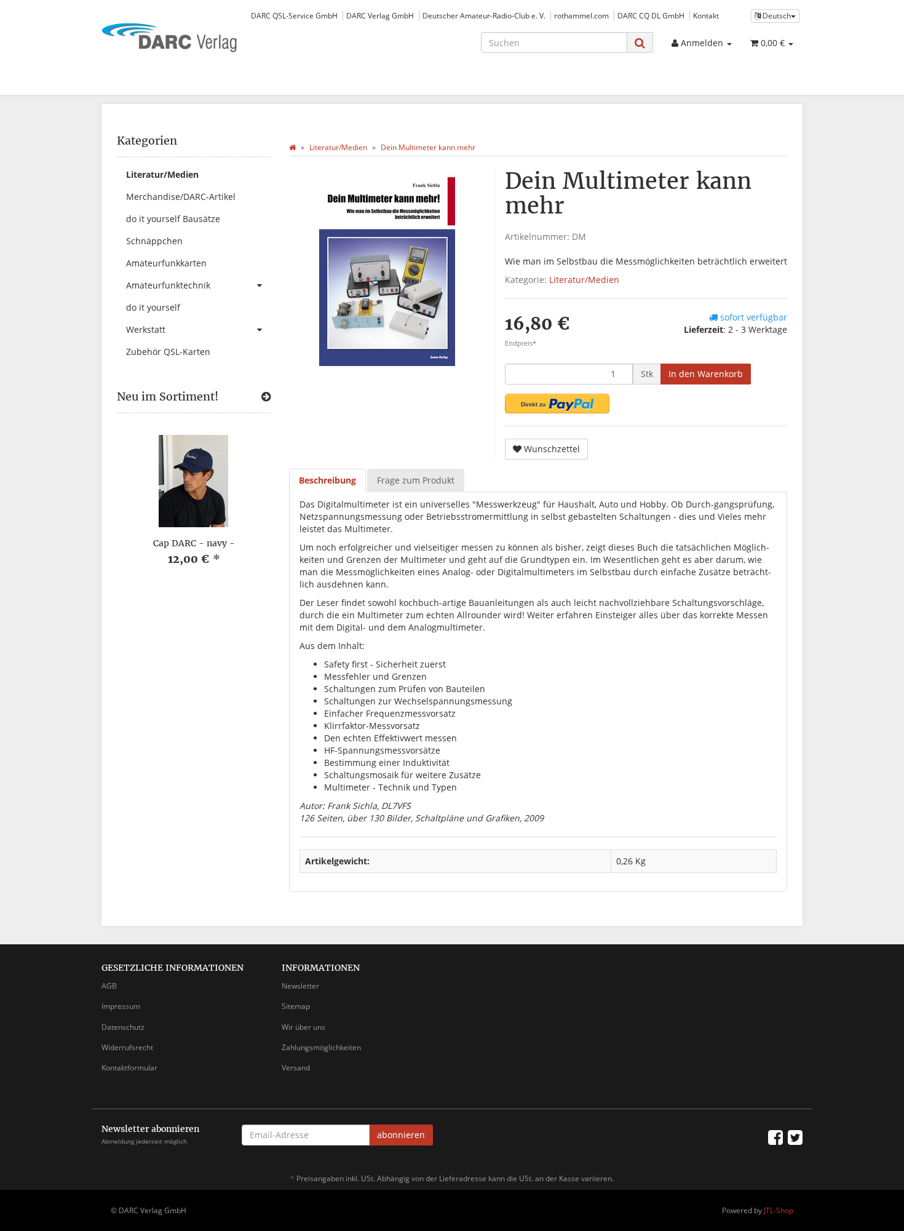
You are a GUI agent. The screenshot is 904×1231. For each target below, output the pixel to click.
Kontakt (706, 15)
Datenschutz (123, 1027)
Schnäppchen (154, 241)
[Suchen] (640, 43)
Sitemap (296, 1006)
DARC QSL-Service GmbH (294, 15)
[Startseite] (292, 147)
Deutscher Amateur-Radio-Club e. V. (483, 15)
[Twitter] (795, 1137)
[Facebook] (775, 1137)
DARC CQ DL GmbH (650, 15)
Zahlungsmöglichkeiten (321, 1047)
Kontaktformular (129, 1067)
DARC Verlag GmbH (380, 15)
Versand (296, 1067)
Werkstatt (145, 329)
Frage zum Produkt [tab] (415, 480)
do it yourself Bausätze (173, 219)
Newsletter (300, 986)
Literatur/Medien (584, 279)
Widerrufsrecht (127, 1047)
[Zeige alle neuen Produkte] (266, 397)
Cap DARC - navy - (194, 543)
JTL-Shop (778, 1210)
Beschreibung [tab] (327, 480)
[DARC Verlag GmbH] (212, 39)
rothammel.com (581, 15)
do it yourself (153, 307)
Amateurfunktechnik (168, 285)
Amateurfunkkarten (166, 263)
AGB (109, 986)
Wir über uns (303, 1027)
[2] (557, 403)
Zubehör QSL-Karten (168, 351)
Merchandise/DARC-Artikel (181, 196)
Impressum (120, 1006)
